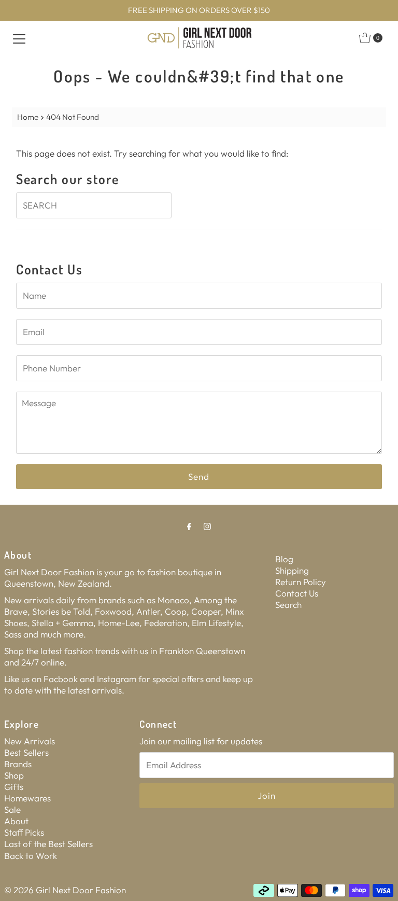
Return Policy (300, 581)
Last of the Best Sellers (48, 843)
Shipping (292, 570)
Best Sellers (26, 752)
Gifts (13, 786)
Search (288, 604)
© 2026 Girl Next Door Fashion (65, 889)
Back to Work (30, 855)
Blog (284, 558)
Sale (12, 809)
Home (27, 117)
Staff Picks (24, 832)
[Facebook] (189, 526)
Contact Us (296, 593)
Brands (18, 763)
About (16, 820)
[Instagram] (207, 526)
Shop (14, 775)
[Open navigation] (19, 37)
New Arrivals (29, 741)
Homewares (27, 798)
